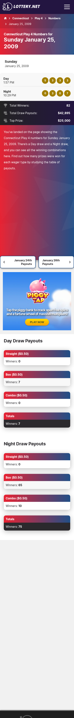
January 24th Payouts (23, 262)
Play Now (37, 322)
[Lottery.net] (21, 9)
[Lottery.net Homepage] (5, 18)
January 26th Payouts (51, 262)
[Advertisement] (37, 210)
